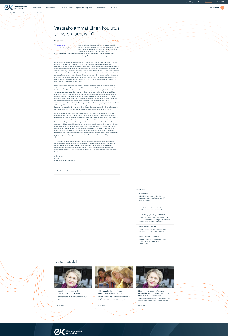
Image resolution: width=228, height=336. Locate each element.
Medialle (200, 2)
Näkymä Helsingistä (189, 2)
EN (220, 1)
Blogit (11, 13)
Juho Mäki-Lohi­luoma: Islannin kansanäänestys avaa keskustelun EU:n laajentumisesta (153, 198)
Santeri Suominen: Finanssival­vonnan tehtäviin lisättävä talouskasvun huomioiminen (152, 241)
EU (139, 193)
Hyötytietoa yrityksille (84, 8)
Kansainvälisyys (144, 215)
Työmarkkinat (145, 205)
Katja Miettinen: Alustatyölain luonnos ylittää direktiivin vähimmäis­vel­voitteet (155, 209)
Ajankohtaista (37, 8)
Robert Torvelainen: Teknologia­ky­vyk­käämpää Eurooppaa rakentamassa (152, 230)
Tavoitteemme (51, 8)
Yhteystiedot (208, 2)
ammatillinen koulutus (61, 171)
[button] (222, 8)
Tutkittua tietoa (66, 8)
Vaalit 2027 (115, 8)
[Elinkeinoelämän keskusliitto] (68, 332)
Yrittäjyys (153, 215)
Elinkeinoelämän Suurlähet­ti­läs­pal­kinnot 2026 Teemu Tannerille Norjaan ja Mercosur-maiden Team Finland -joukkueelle (155, 220)
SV (223, 1)
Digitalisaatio (144, 226)
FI (217, 1)
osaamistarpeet (76, 171)
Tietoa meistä (101, 8)
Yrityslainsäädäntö (145, 236)
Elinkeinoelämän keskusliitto (16, 7)
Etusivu (6, 13)
